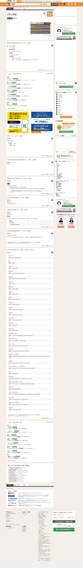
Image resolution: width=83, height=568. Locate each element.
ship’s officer (12, 470)
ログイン (59, 33)
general (24, 378)
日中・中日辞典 (58, 185)
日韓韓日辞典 (40, 522)
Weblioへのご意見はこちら (58, 514)
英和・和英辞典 (58, 184)
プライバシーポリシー (10, 518)
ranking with (18, 378)
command (42, 188)
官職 (16, 354)
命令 (16, 187)
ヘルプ (7, 522)
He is (12, 399)
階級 (32, 237)
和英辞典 (20, 6)
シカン (11, 202)
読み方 (8, 140)
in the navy (20, 314)
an (11, 47)
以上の (36, 237)
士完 (57, 169)
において (29, 237)
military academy (15, 54)
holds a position (29, 188)
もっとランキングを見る (66, 117)
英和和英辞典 (19, 1)
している (19, 381)
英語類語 (26, 1)
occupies (31, 356)
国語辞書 (57, 182)
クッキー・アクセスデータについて (12, 524)
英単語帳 (33, 1)
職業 (10, 381)
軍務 (14, 381)
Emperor (24, 278)
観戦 (10, 349)
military (13, 51)
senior (14, 319)
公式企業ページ (25, 527)
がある (41, 190)
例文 (15, 8)
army (17, 58)
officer (13, 47)
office (23, 368)
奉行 (12, 354)
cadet (20, 58)
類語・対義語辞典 (41, 515)
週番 (10, 407)
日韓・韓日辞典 (58, 186)
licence (22, 497)
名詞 (15, 143)
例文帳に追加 (15, 78)
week (20, 409)
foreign (13, 351)
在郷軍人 (11, 361)
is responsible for (19, 190)
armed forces (21, 273)
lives (25, 190)
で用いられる (28, 59)
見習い (10, 281)
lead (59, 103)
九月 (59, 107)
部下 (33, 190)
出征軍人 (10, 297)
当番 (10, 302)
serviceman (14, 314)
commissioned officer (11, 203)
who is (17, 340)
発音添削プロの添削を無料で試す (49, 15)
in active (17, 345)
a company (20, 218)
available (60, 96)
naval (17, 51)
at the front (17, 299)
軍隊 (26, 237)
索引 (41, 69)
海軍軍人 (11, 312)
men (29, 190)
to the (20, 278)
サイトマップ (8, 519)
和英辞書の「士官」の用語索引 (10, 488)
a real (12, 444)
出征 (10, 343)
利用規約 (7, 516)
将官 (10, 376)
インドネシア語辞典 (59, 188)
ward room (12, 472)
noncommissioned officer (17, 335)
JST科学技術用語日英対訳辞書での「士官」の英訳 (21, 160)
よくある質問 (68, 517)
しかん (12, 140)
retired (20, 309)
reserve (19, 363)
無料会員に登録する (66, 131)
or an (27, 378)
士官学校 (11, 53)
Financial (60, 114)
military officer (13, 185)
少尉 (34, 237)
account (60, 101)
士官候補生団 (59, 176)
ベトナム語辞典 (58, 190)
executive (60, 94)
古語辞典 (57, 187)
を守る (37, 190)
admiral (30, 378)
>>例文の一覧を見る (11, 108)
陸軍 (10, 49)
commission (25, 404)
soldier (13, 263)
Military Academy (12, 96)
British (12, 325)
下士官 (12, 318)
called (44, 356)
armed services (20, 188)
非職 (10, 307)
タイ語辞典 (57, 189)
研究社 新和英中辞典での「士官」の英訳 (19, 43)
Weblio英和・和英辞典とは (11, 513)
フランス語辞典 (41, 524)
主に (23, 59)
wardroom (11, 473)
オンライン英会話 (45, 1)
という (14, 354)
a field (25, 351)
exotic (59, 105)
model (16, 399)
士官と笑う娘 (59, 173)
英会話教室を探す (59, 1)
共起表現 (29, 1)
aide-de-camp (16, 278)
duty (20, 368)
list (22, 309)
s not (10, 444)
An (7, 218)
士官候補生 (11, 56)
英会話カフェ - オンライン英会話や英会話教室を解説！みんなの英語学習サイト (44, 551)
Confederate (14, 388)
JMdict (26, 494)
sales (59, 99)
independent (28, 383)
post (36, 356)
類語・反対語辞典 (59, 183)
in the (16, 188)
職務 (22, 366)
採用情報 (24, 531)
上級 (10, 318)
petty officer (18, 319)
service (20, 345)
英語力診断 (37, 1)
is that (26, 368)
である (15, 338)
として (12, 381)
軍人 (39, 237)
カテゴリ (51, 69)
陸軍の (10, 286)
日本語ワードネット (21, 500)
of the (17, 409)
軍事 (15, 366)
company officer (13, 481)
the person (24, 356)
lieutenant (35, 218)
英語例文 (23, 1)
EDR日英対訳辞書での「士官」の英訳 (18, 197)
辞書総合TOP (8, 521)
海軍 (12, 49)
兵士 (12, 286)
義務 (39, 190)
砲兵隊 (12, 333)
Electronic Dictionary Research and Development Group (33, 495)
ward (10, 457)
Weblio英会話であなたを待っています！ (66, 214)
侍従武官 (10, 276)
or (39, 188)
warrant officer (37, 394)
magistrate (40, 356)
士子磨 (57, 164)
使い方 (64, 5)
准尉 (14, 392)
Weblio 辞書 (9, 6)
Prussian (11, 80)
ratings (15, 88)
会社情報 (24, 529)
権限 (10, 402)
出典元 (39, 69)
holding (20, 404)
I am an (8, 105)
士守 (57, 167)
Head (59, 109)
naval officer (12, 476)
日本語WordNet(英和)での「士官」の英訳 (19, 178)
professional (22, 383)
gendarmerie (10, 84)
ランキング (48, 69)
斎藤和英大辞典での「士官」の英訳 (17, 210)
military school (13, 469)
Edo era (16, 356)
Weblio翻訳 (73, 135)
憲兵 (9, 255)
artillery (31, 335)
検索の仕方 (8, 515)
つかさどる (19, 366)
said (8, 432)
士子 (57, 163)
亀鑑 (13, 397)
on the (17, 309)
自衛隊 (10, 392)
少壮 (9, 266)
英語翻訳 (40, 1)
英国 (10, 323)
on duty (17, 304)
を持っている (13, 402)
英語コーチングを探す (52, 1)
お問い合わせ (24, 513)
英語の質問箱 (40, 532)
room (13, 457)
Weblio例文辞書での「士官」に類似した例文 (20, 250)
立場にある (23, 187)
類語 (24, 8)
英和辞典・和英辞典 (15, 6)
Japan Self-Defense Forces (20, 394)
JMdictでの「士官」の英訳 (15, 136)
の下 (14, 333)
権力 (12, 187)
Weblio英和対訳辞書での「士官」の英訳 (19, 231)
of (33, 188)
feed (59, 111)
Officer (14, 80)
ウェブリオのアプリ (9, 527)
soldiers (13, 363)
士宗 (57, 170)
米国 (25, 59)
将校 (31, 190)
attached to (21, 351)
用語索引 (43, 69)
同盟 (10, 387)
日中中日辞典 (40, 521)
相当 (12, 376)
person (12, 188)
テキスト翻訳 (60, 135)
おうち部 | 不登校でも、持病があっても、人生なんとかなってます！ (44, 555)
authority (37, 188)
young (9, 99)
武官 (11, 292)
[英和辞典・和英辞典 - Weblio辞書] (9, 0)
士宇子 (57, 166)
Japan (20, 356)
